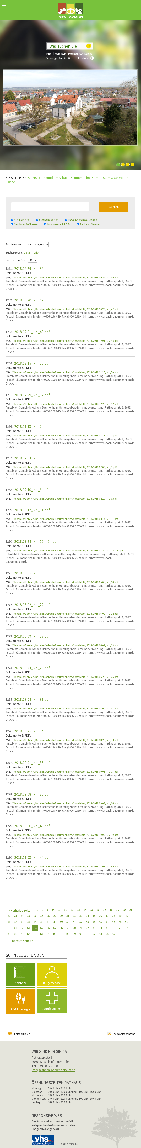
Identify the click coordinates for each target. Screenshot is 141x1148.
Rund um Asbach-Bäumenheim (67, 177)
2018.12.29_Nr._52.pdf (32, 394)
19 (117, 910)
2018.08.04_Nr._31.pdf (32, 699)
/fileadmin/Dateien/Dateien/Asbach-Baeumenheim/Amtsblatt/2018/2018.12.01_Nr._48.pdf (65, 340)
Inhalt (49, 53)
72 (87, 928)
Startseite (35, 177)
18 (111, 910)
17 (104, 910)
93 (100, 934)
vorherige (20, 911)
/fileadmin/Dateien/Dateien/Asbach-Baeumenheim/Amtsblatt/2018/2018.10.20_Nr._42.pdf (65, 309)
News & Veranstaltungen (82, 219)
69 (67, 928)
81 (22, 934)
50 (67, 922)
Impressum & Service (109, 177)
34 (87, 916)
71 (80, 928)
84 (41, 934)
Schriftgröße (54, 58)
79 (9, 934)
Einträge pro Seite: (17, 260)
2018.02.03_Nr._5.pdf (31, 458)
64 (35, 928)
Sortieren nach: (15, 244)
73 (94, 928)
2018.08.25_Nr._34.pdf (32, 731)
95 (113, 934)
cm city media (70, 1143)
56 (107, 922)
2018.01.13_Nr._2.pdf (31, 426)
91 (87, 934)
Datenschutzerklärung (80, 53)
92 (94, 934)
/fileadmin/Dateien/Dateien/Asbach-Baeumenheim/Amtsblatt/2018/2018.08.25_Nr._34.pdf (65, 740)
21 (130, 910)
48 (54, 922)
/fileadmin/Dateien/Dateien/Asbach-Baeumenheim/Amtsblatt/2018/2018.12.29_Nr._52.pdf (65, 404)
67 (54, 928)
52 (80, 922)
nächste (20, 941)
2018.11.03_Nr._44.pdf (32, 857)
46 (41, 922)
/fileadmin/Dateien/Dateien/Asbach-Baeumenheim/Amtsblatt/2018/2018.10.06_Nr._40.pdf (65, 835)
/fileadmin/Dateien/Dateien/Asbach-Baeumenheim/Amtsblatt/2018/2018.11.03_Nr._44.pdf (65, 866)
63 (28, 928)
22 (9, 916)
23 (15, 916)
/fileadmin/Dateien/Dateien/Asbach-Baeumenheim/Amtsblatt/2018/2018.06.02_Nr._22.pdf (65, 613)
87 (61, 934)
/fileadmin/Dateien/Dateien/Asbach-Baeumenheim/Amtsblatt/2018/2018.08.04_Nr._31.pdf (65, 708)
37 (107, 916)
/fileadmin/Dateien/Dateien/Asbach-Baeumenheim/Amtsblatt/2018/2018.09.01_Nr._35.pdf (65, 771)
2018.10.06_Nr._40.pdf (32, 825)
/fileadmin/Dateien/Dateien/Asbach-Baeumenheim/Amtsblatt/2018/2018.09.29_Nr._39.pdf (65, 277)
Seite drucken (22, 1033)
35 (94, 916)
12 (71, 910)
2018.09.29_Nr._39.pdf (32, 268)
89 (74, 934)
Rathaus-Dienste (90, 224)
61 (15, 928)
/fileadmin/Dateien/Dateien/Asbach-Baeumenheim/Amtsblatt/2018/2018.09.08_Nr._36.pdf (65, 803)
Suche (10, 182)
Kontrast (83, 58)
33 (80, 916)
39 (120, 916)
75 (107, 928)
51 (74, 922)
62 (22, 928)
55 (100, 922)
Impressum (60, 53)
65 (41, 928)
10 (58, 910)
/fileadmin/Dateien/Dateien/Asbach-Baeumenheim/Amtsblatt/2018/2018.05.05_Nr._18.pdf (65, 582)
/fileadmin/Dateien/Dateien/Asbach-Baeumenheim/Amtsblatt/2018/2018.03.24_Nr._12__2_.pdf (68, 550)
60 (9, 928)
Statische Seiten (48, 219)
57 (113, 922)
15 (91, 910)
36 (100, 916)
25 (28, 916)
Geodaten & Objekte (26, 224)
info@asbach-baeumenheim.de (53, 1070)
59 (126, 922)
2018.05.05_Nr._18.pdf (32, 573)
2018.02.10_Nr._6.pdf (31, 489)
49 (61, 922)
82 (28, 934)
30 (61, 916)
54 (94, 922)
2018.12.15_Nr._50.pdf (32, 363)
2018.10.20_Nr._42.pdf (32, 300)
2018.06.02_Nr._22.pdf (32, 604)
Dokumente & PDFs (58, 224)
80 (15, 934)
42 (15, 922)
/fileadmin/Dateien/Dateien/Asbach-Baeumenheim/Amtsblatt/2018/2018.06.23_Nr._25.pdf (65, 677)
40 (126, 916)
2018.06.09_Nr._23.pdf (32, 636)
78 (126, 928)
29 (54, 916)
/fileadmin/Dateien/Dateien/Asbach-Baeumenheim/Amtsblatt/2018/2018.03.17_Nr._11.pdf (65, 519)
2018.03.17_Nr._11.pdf (32, 509)
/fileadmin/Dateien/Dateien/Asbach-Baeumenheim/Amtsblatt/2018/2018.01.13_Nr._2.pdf (64, 435)
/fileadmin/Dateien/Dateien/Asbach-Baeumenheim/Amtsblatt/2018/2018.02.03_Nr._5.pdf (64, 467)
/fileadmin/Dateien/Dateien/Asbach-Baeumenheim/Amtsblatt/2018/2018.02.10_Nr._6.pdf (64, 498)
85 (48, 934)
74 (100, 928)
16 (98, 910)
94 (107, 934)
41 (9, 922)
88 (67, 934)
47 (48, 922)
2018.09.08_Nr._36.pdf (32, 794)
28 (48, 916)
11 (65, 910)
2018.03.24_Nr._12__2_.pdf (36, 541)
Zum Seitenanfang (124, 1033)
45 (35, 922)
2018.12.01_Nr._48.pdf (32, 331)
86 (54, 934)
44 (28, 922)
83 (35, 934)
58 (120, 922)
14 (85, 910)
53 (87, 922)
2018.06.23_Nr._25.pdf (32, 667)
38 (113, 916)
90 (80, 934)
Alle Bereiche (21, 219)
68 (61, 928)
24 (22, 916)
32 (74, 916)
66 (48, 928)
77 (120, 928)
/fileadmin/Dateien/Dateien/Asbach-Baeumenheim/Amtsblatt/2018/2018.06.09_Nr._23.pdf (65, 645)
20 (124, 910)
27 (41, 916)
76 (113, 928)
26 (35, 916)
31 (67, 916)
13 (78, 910)
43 (22, 922)
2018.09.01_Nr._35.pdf (32, 762)
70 (74, 928)
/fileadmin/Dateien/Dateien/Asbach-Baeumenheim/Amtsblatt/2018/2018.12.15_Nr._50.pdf (65, 372)
